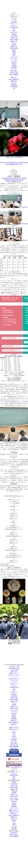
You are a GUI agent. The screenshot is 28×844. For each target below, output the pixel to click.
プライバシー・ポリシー (14, 675)
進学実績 (14, 65)
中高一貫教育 (14, 36)
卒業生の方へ (14, 81)
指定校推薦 (14, 67)
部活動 (14, 736)
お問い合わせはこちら (14, 678)
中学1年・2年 (14, 37)
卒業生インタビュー (14, 729)
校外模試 (17, 180)
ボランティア (14, 56)
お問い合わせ (14, 748)
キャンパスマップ (14, 58)
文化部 (14, 53)
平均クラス (19, 178)
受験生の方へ (14, 77)
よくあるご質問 (14, 669)
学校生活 (21, 180)
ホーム (14, 169)
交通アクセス (14, 671)
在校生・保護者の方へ (14, 79)
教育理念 (14, 34)
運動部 (14, 51)
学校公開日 (14, 22)
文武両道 (14, 178)
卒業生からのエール (14, 727)
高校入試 (14, 63)
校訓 (14, 28)
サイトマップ (14, 680)
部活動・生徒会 (14, 48)
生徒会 (14, 49)
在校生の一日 (14, 46)
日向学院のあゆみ (14, 27)
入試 (14, 734)
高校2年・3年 (14, 41)
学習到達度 (7, 180)
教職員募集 (14, 84)
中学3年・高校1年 (14, 39)
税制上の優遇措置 (14, 74)
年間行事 (14, 44)
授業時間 (24, 178)
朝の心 (14, 30)
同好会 (14, 55)
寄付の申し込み (14, 72)
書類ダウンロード (14, 673)
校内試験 (12, 180)
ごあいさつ (14, 25)
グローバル (14, 737)
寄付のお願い (14, 70)
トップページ (14, 682)
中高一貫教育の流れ (6, 178)
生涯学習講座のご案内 (14, 668)
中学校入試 (14, 62)
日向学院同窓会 (14, 86)
